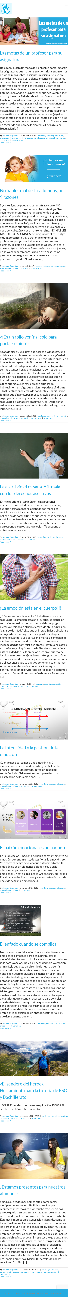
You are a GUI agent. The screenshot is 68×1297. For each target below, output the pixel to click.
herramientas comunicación (44, 1272)
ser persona (18, 539)
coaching (42, 135)
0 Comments (17, 140)
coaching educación (55, 135)
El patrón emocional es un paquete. (33, 847)
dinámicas (4, 138)
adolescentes (44, 416)
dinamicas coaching (17, 138)
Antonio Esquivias (10, 135)
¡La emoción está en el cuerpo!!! (30, 608)
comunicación (59, 266)
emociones (60, 138)
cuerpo (3, 686)
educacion (31, 138)
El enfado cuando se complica (28, 944)
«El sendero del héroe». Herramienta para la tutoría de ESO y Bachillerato (33, 1090)
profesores (4, 140)
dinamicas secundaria (20, 1118)
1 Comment (30, 539)
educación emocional (46, 138)
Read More (4, 142)
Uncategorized (35, 418)
